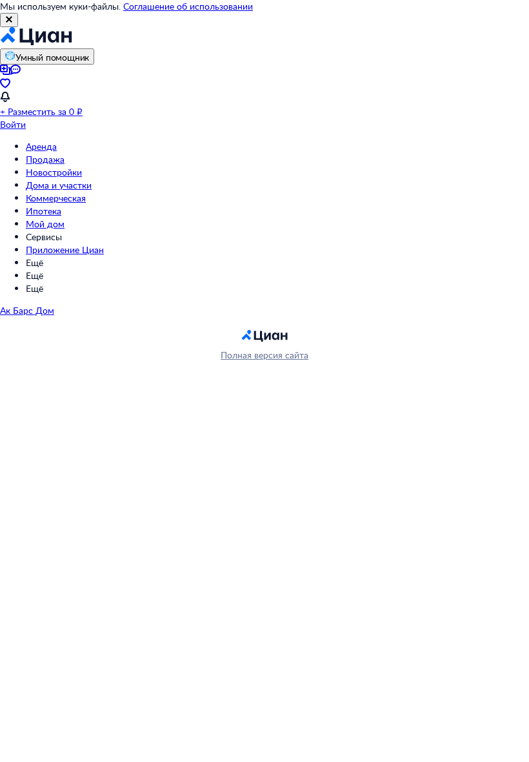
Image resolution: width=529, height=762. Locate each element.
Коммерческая (56, 198)
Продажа (45, 159)
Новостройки (54, 172)
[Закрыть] (9, 20)
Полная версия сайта (264, 354)
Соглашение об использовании (188, 6)
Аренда (41, 146)
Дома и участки (59, 185)
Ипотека (43, 211)
